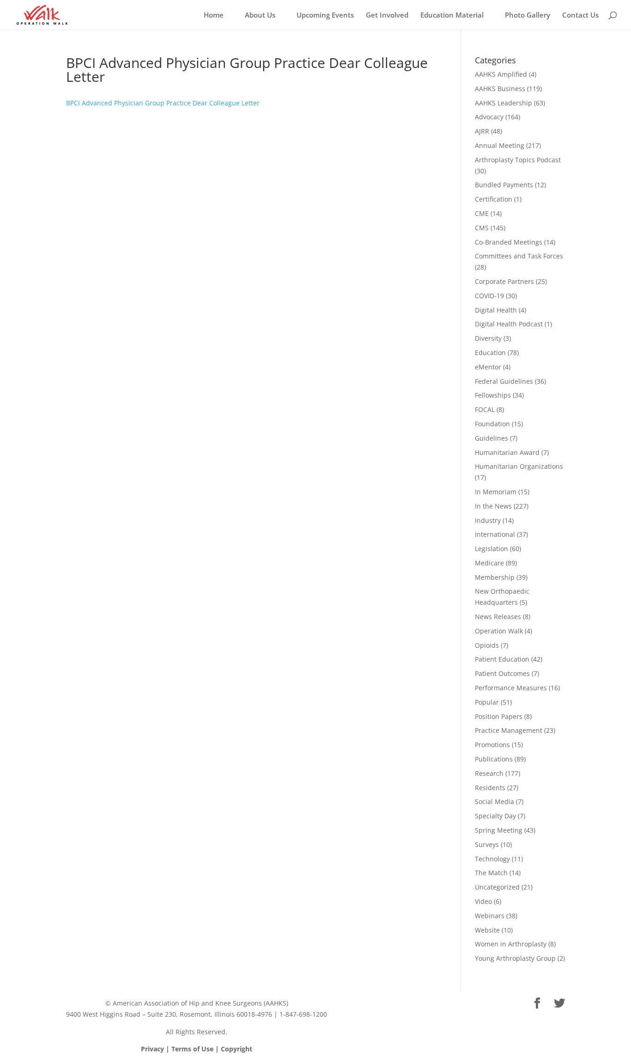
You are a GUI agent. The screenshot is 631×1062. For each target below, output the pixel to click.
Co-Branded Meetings (508, 242)
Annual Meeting (499, 145)
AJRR (482, 131)
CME (482, 213)
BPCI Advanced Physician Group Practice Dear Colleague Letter (163, 102)
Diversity (488, 338)
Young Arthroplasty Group (515, 958)
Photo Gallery (527, 15)
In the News (493, 506)
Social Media (494, 801)
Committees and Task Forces (519, 256)
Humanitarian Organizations (519, 466)
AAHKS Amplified (501, 74)
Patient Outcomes (502, 673)
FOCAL (485, 409)
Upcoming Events (325, 15)
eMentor (488, 366)
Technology (492, 858)
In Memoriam (495, 491)
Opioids (487, 645)
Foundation (492, 423)
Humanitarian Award (507, 452)
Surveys (487, 844)
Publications (494, 759)
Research (489, 773)
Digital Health (496, 310)
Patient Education (502, 659)
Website (487, 930)
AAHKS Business (500, 88)
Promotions (492, 744)
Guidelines (491, 438)
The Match (491, 872)
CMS (482, 227)
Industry (488, 520)
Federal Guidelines (504, 381)
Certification (493, 199)
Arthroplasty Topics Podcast (518, 159)
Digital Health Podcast (509, 323)
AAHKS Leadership (503, 102)
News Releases (498, 616)
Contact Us (580, 15)
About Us (260, 15)
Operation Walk (499, 630)
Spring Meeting (498, 830)
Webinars (489, 915)
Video (483, 901)
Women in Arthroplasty (510, 943)
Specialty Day (495, 815)
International (495, 534)
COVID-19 (489, 295)
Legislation (491, 548)
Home (214, 15)
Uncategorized (497, 887)
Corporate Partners (504, 281)
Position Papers (498, 716)
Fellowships (493, 395)
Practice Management (508, 730)
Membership (495, 577)
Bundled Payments (504, 184)
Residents (490, 787)
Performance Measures (511, 687)
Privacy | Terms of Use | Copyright (196, 1048)
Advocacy (489, 116)
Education (490, 352)
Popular (487, 702)
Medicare (489, 563)
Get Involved (387, 15)
